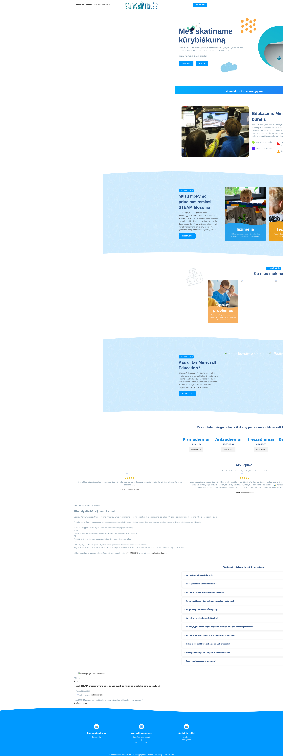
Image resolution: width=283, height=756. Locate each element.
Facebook (186, 737)
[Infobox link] (96, 730)
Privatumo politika (114, 755)
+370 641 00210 (131, 553)
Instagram (186, 740)
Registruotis (200, 5)
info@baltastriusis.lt (158, 553)
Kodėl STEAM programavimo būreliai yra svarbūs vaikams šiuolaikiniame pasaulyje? (117, 686)
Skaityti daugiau (80, 703)
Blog (76, 681)
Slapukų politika (128, 755)
